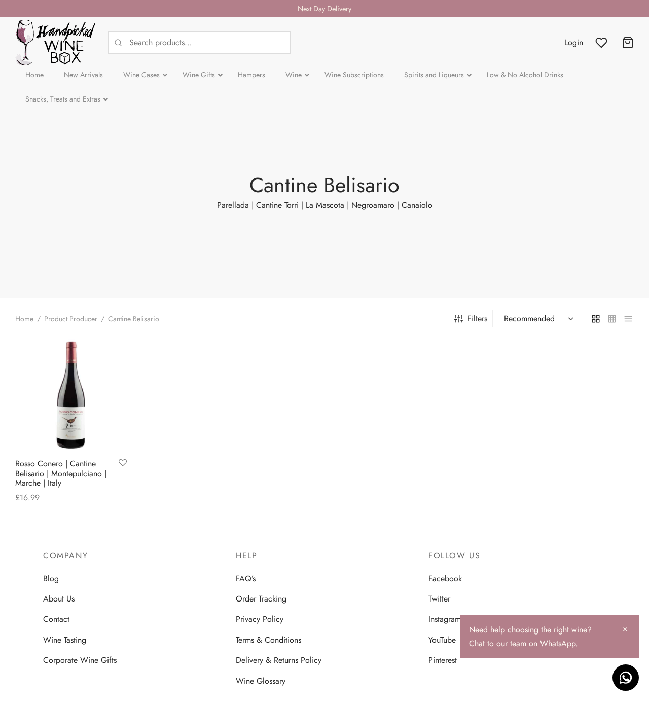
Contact (56, 619)
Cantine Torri (277, 205)
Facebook (445, 578)
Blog (51, 578)
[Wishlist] (602, 43)
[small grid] (612, 318)
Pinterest (442, 660)
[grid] (595, 318)
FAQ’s (246, 578)
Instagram (444, 619)
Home (24, 319)
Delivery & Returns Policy (278, 660)
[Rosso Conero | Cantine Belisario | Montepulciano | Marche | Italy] (71, 395)
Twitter (439, 599)
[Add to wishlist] (123, 463)
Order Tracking (261, 599)
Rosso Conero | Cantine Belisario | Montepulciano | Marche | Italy (60, 473)
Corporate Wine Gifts (80, 660)
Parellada (233, 205)
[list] (628, 318)
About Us (59, 599)
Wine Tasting (64, 640)
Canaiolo (417, 205)
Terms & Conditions (268, 640)
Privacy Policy (259, 619)
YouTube (442, 640)
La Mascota (325, 205)
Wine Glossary (260, 681)
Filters (477, 318)
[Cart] (628, 43)
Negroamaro (372, 205)
